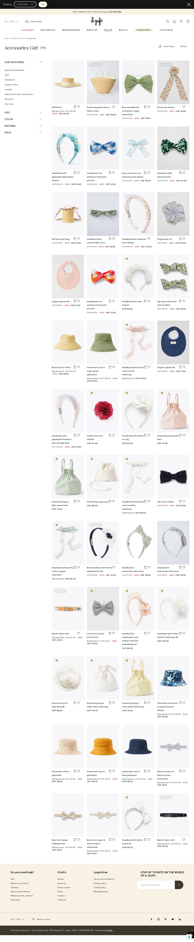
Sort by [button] (183, 46)
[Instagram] (158, 919)
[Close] (189, 4)
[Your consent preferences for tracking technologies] (189, 937)
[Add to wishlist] (78, 106)
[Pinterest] (165, 919)
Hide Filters (169, 46)
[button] (97, 12)
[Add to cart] (75, 106)
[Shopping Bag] (188, 21)
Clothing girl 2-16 (18, 38)
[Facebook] (151, 919)
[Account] (174, 21)
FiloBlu (110, 930)
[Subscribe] (179, 885)
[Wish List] (181, 21)
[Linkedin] (179, 919)
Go (43, 4)
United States (23, 4)
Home (7, 38)
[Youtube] (172, 919)
